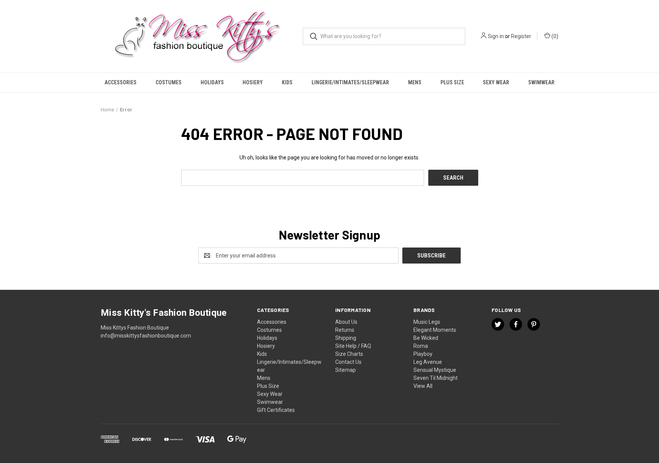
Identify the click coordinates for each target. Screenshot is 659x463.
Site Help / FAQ (353, 346)
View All (422, 386)
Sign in (496, 36)
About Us (346, 322)
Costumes (169, 82)
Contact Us (348, 362)
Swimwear (541, 82)
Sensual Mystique (434, 370)
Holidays (212, 82)
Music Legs (426, 322)
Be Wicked (425, 338)
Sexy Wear (496, 82)
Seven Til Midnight (435, 378)
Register (521, 36)
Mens (414, 82)
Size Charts (349, 354)
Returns (344, 330)
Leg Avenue (427, 362)
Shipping (345, 338)
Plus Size (452, 82)
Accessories (120, 82)
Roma (420, 346)
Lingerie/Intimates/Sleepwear (350, 82)
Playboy (422, 354)
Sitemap (345, 370)
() (554, 36)
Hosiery (253, 82)
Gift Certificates (276, 410)
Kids (287, 82)
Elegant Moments (434, 330)
